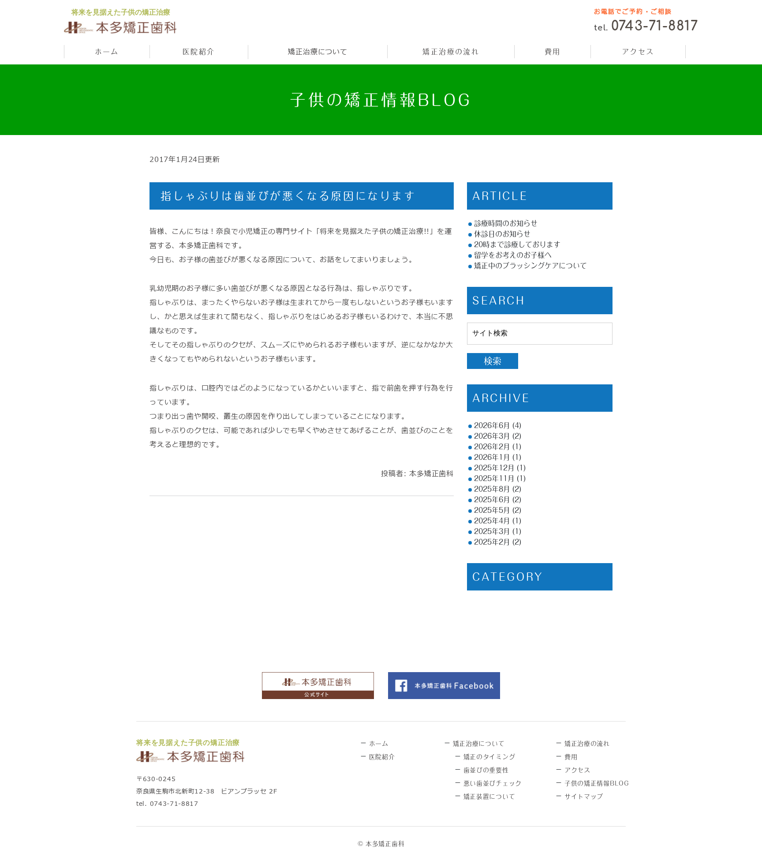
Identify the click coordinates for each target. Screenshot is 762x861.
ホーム (107, 51)
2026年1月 (492, 457)
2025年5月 (492, 510)
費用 (553, 51)
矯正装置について (489, 796)
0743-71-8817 (654, 26)
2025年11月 (494, 478)
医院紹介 (199, 51)
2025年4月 (492, 520)
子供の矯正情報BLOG (596, 783)
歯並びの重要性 (486, 770)
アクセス (638, 51)
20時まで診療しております (517, 244)
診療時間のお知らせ (506, 223)
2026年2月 (492, 446)
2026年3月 (492, 436)
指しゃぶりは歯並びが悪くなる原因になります (288, 196)
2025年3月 (492, 531)
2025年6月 (492, 499)
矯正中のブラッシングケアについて (530, 265)
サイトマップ (583, 796)
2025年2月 (492, 541)
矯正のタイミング (489, 757)
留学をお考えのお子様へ (513, 255)
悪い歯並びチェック (492, 783)
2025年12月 (494, 467)
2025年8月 (492, 489)
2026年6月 (492, 425)
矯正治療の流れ (450, 51)
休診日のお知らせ (502, 233)
